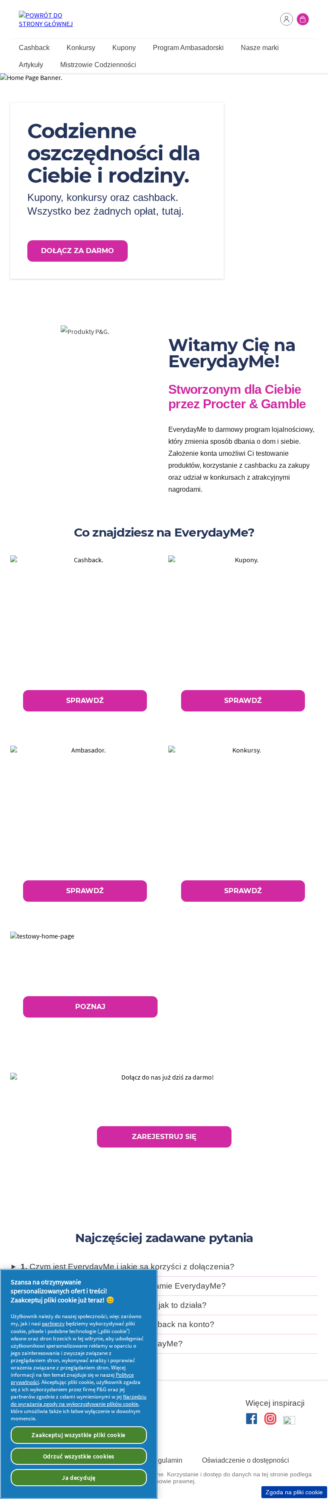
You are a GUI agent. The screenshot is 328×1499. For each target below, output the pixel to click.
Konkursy (81, 47)
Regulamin (165, 1460)
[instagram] (270, 1419)
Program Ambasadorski (188, 47)
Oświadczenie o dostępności (245, 1460)
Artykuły (31, 64)
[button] (286, 19)
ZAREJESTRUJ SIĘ (164, 1137)
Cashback (34, 47)
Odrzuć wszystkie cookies (78, 1456)
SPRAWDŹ (85, 700)
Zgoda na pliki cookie (294, 1492)
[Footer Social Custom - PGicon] (289, 1422)
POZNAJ (90, 1007)
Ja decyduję (79, 1477)
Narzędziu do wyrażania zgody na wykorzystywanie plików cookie (78, 1400)
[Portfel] (302, 19)
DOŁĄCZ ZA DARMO (77, 251)
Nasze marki (260, 47)
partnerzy (53, 1323)
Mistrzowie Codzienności (98, 64)
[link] (85, 639)
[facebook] (252, 1419)
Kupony (124, 47)
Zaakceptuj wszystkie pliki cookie (79, 1435)
